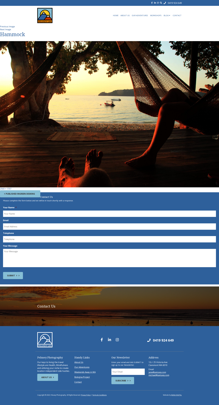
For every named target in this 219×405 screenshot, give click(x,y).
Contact (177, 15)
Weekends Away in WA (85, 372)
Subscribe (120, 380)
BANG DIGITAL (176, 395)
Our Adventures (140, 15)
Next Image (5, 29)
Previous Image (7, 26)
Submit (11, 275)
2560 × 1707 (5, 188)
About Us (125, 15)
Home (115, 15)
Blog (166, 15)
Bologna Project (82, 377)
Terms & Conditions (99, 395)
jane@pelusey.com (157, 372)
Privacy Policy (86, 395)
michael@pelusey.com (159, 375)
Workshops (155, 15)
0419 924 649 (163, 340)
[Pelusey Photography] (60, 15)
